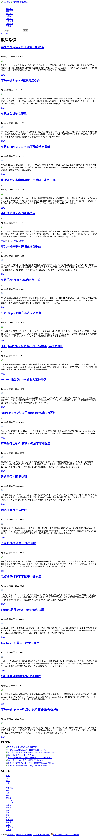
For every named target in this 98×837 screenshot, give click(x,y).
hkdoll (8, 817)
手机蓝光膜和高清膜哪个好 (18, 213)
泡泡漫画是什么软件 (14, 510)
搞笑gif (9, 795)
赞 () (3, 75)
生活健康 (9, 21)
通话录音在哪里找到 (14, 476)
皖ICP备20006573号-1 (41, 835)
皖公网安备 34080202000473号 (66, 835)
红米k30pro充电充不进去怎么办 (21, 313)
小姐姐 (8, 778)
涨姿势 (8, 26)
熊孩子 (8, 822)
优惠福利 (9, 16)
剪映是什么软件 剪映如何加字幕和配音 (25, 443)
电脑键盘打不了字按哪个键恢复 (21, 576)
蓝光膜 (14, 241)
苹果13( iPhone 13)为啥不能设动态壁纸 (25, 146)
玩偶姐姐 (9, 802)
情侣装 (8, 815)
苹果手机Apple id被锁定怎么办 (20, 80)
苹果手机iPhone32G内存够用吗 (20, 279)
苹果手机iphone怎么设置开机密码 (22, 47)
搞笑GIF (9, 11)
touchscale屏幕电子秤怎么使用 (20, 643)
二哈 (8, 825)
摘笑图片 (9, 9)
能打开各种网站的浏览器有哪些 (21, 676)
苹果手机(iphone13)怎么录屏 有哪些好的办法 (29, 709)
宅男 (8, 812)
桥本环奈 (9, 827)
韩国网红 (9, 788)
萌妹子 (8, 805)
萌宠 (8, 810)
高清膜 (21, 241)
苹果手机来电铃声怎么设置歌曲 (21, 246)
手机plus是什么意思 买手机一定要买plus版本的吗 (32, 346)
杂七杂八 (9, 19)
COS (8, 786)
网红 (8, 781)
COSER (9, 800)
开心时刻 (9, 14)
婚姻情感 (9, 24)
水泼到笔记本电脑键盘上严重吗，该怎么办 (28, 180)
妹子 (8, 783)
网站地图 (20, 835)
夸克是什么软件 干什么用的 (18, 543)
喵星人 (8, 807)
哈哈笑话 (24, 2)
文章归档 (28, 835)
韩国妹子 (9, 820)
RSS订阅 (4, 33)
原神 (8, 776)
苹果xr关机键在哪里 (14, 113)
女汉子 (8, 798)
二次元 (8, 793)
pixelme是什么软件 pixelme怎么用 (22, 609)
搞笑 (8, 790)
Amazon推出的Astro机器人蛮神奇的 (24, 379)
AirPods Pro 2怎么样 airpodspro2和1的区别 (28, 412)
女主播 (8, 830)
